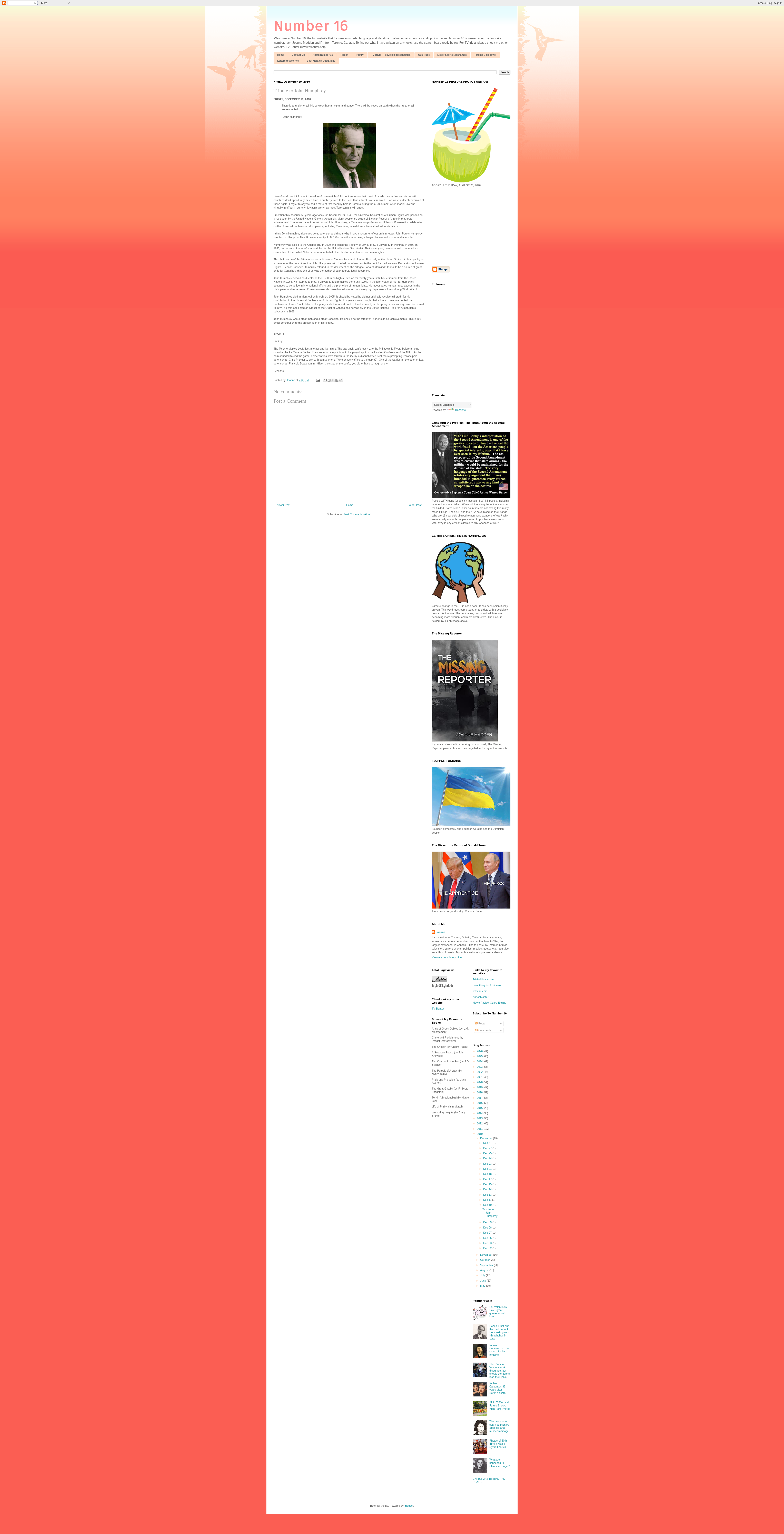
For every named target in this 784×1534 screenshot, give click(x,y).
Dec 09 (487, 1222)
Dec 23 (487, 1163)
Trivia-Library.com (483, 979)
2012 (480, 1123)
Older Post (415, 505)
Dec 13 (487, 1194)
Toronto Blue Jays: (485, 54)
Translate (460, 409)
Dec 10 (487, 1204)
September (487, 1265)
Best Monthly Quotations (321, 60)
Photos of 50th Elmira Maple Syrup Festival (498, 1443)
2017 (480, 1097)
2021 (480, 1077)
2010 (480, 1133)
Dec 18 (487, 1173)
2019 (480, 1087)
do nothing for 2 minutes (487, 985)
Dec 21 (487, 1168)
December (486, 1138)
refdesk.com (480, 991)
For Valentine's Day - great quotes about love (498, 1311)
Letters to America (288, 60)
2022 (480, 1071)
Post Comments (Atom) (357, 514)
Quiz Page (424, 54)
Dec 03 (487, 1243)
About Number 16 (323, 54)
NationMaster (480, 997)
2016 (480, 1102)
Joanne (440, 932)
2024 (480, 1061)
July (483, 1275)
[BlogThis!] (329, 380)
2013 (480, 1118)
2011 (480, 1128)
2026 (480, 1051)
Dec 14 (487, 1189)
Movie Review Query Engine (489, 1002)
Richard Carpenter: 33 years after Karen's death (497, 1388)
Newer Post (283, 505)
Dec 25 (487, 1153)
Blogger (408, 1505)
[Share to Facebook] (337, 380)
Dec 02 (487, 1248)
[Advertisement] (466, 226)
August (484, 1270)
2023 (480, 1066)
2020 (480, 1082)
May (483, 1285)
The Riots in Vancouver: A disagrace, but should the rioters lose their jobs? (499, 1370)
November (486, 1254)
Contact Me (298, 54)
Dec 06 (487, 1238)
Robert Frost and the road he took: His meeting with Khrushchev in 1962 (499, 1332)
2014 (480, 1113)
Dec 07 (487, 1232)
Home (280, 54)
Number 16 (311, 25)
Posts (481, 1023)
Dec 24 (487, 1158)
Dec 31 (487, 1142)
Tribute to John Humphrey (300, 90)
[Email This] (325, 380)
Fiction (344, 54)
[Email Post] (318, 380)
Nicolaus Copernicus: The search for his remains (499, 1350)
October (485, 1259)
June (483, 1280)
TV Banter (438, 1008)
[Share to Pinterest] (341, 380)
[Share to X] (333, 380)
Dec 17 (487, 1179)
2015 (480, 1108)
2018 (480, 1092)
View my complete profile (447, 957)
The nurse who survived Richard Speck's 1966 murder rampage (499, 1426)
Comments (484, 1030)
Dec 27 (487, 1148)
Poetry (360, 54)
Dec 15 (487, 1184)
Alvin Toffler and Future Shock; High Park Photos (499, 1405)
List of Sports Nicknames (452, 54)
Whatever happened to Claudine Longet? (499, 1462)
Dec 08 (487, 1227)
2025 (480, 1056)
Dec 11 (487, 1199)
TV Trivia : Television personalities (391, 54)
